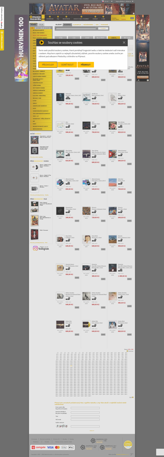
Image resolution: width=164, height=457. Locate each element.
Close (124, 42)
